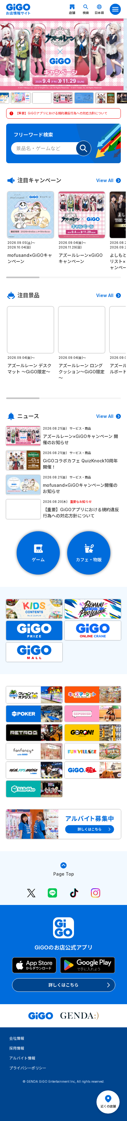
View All (104, 180)
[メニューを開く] (115, 9)
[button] (21, 98)
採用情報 (16, 1048)
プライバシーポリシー (27, 1068)
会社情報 (16, 1038)
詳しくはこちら (63, 984)
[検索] (83, 148)
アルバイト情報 (22, 1058)
